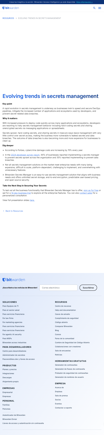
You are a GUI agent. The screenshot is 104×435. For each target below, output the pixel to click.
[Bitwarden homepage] (11, 8)
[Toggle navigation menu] (99, 8)
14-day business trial (21, 193)
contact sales (86, 193)
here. (32, 200)
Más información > (84, 2)
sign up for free (91, 190)
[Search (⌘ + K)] (94, 8)
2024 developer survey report (25, 155)
